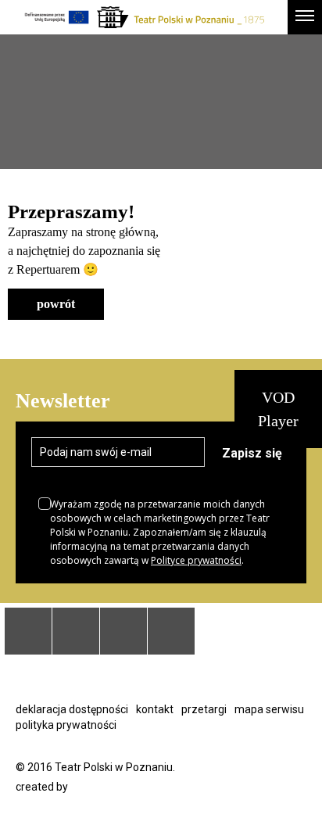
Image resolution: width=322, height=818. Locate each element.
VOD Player (278, 409)
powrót (56, 303)
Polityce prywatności (196, 560)
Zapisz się (252, 453)
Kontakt (155, 709)
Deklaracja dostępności (72, 709)
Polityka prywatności (66, 725)
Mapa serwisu (269, 709)
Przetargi (204, 709)
